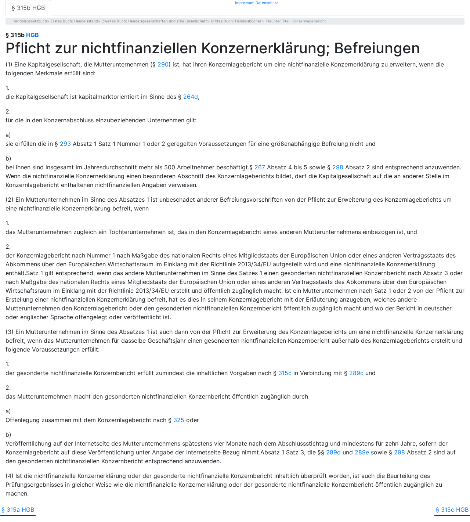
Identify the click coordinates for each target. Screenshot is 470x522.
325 (178, 420)
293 (65, 143)
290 (163, 64)
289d (333, 452)
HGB (32, 35)
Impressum (244, 2)
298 (337, 167)
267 (259, 167)
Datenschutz (267, 2)
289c (356, 373)
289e (362, 452)
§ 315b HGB (28, 7)
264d (190, 96)
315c (285, 373)
